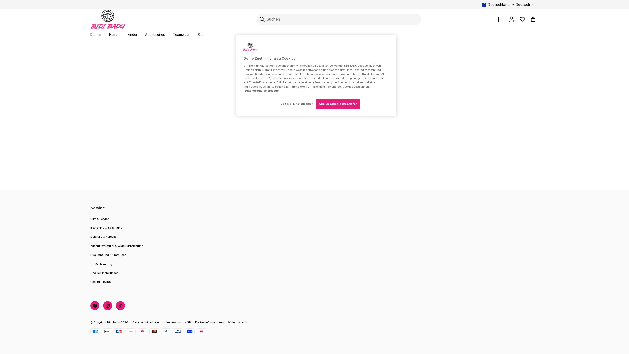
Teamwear (181, 35)
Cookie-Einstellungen (104, 273)
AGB (188, 322)
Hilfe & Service (99, 219)
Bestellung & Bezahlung (106, 227)
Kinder (132, 35)
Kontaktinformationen (209, 322)
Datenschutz (254, 90)
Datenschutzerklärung (147, 322)
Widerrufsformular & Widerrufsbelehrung (116, 246)
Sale (201, 35)
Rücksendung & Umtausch (108, 255)
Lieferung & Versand (103, 236)
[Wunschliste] (522, 19)
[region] (316, 75)
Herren (114, 35)
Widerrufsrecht (237, 322)
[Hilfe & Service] (500, 19)
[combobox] (339, 19)
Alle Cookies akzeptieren (338, 104)
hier (294, 86)
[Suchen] (262, 19)
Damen (95, 35)
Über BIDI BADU (100, 282)
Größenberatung (101, 264)
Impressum (173, 322)
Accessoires (155, 35)
